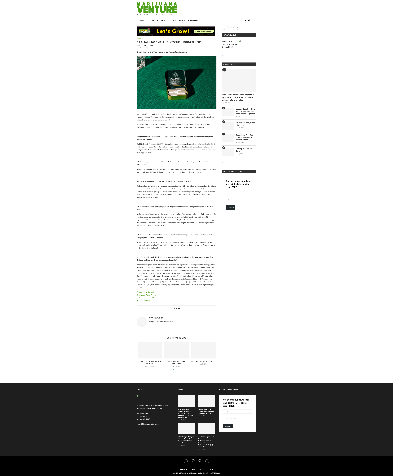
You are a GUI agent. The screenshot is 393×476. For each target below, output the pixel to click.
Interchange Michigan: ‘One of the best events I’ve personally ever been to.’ (186, 440)
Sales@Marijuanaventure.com (148, 424)
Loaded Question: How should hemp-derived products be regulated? (246, 111)
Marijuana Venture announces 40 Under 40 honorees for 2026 (206, 411)
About (172, 20)
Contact (209, 469)
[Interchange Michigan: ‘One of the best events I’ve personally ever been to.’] (186, 428)
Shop (181, 20)
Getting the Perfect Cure (244, 150)
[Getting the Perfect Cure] (228, 152)
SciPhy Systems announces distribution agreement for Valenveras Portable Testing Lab (186, 413)
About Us (184, 469)
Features (140, 20)
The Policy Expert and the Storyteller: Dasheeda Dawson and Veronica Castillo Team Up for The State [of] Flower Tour (206, 442)
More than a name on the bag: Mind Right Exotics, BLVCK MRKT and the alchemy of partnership (238, 97)
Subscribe (230, 207)
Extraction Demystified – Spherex (245, 124)
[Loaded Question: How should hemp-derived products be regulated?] (228, 112)
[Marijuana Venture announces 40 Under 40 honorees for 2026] (206, 401)
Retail (164, 20)
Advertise (196, 469)
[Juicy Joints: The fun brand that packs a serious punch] (228, 138)
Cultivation (153, 20)
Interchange (193, 20)
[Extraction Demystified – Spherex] (228, 126)
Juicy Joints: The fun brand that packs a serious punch (244, 137)
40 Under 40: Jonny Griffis (203, 361)
